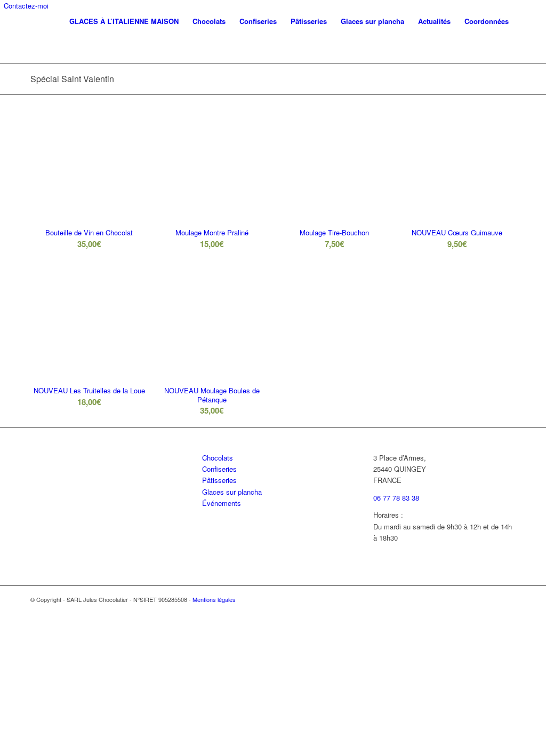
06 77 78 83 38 (396, 498)
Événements (221, 503)
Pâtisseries (219, 480)
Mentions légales (214, 599)
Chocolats (217, 458)
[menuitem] (124, 21)
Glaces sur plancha (232, 492)
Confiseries (219, 469)
